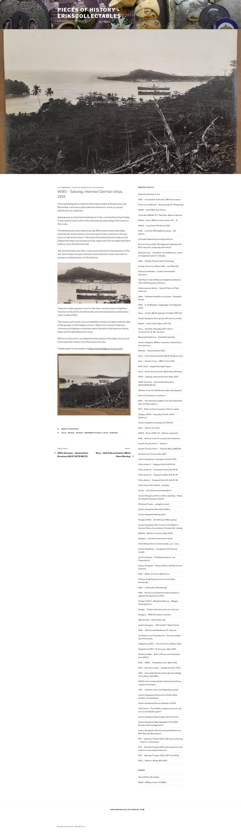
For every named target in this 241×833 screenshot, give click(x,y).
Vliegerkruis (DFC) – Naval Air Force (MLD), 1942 (159, 644)
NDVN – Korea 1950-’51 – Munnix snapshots (158, 433)
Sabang (113, 433)
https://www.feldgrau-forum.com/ (105, 348)
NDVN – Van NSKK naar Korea (152, 210)
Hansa (71, 433)
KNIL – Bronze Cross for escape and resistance (159, 438)
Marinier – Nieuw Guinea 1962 (151, 350)
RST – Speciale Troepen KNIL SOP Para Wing (158, 755)
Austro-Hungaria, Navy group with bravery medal (160, 318)
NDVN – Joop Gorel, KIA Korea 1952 (154, 225)
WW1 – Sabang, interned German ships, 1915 (158, 376)
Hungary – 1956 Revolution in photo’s (154, 614)
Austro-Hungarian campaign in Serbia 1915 (157, 459)
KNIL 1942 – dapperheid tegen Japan (154, 366)
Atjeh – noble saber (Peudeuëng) (152, 587)
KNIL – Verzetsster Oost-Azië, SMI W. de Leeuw (159, 199)
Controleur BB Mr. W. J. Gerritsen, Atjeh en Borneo (160, 215)
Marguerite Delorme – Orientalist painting (156, 337)
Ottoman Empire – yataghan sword (153, 504)
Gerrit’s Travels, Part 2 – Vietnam (152, 443)
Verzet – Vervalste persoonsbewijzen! (154, 490)
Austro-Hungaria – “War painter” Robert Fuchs (158, 625)
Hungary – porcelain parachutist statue (155, 538)
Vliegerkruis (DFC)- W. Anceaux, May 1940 (157, 649)
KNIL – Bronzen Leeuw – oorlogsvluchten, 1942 (159, 668)
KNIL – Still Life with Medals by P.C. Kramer (157, 630)
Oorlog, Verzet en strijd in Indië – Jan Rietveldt (158, 266)
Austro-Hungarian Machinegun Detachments (158, 717)
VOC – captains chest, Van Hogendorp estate (158, 689)
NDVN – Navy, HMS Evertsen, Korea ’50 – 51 (158, 220)
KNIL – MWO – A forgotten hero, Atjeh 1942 (157, 662)
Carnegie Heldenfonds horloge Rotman (155, 239)
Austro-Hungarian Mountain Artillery (154, 509)
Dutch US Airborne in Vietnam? (152, 395)
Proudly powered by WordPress (71, 826)
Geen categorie (70, 429)
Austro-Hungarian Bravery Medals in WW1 (157, 703)
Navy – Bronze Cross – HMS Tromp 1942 (156, 361)
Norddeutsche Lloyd (96, 433)
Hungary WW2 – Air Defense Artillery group (157, 519)
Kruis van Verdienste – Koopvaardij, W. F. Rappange (161, 204)
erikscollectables (92, 188)
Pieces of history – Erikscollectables (89, 13)
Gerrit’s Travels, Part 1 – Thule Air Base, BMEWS (159, 448)
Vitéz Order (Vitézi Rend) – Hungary (153, 485)
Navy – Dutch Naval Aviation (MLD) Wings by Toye (160, 356)
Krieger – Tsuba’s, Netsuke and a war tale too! (158, 609)
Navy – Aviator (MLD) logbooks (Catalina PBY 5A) (160, 313)
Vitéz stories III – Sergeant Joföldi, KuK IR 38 (158, 475)
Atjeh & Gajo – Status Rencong (151, 620)
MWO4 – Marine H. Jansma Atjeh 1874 (155, 533)
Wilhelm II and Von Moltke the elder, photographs (160, 390)
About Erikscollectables (148, 777)
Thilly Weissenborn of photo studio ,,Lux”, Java (158, 543)
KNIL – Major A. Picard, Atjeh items (153, 574)
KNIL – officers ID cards (149, 428)
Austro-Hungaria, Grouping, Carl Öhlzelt (155, 422)
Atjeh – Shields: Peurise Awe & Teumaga (156, 261)
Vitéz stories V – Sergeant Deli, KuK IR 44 (156, 464)
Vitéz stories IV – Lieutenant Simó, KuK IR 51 (158, 469)
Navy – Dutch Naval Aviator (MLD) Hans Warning (160, 371)
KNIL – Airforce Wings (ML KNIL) (153, 760)
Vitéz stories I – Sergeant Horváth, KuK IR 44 (158, 480)
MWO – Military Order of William (152, 782)
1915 (63, 433)
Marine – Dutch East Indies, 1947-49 (154, 323)
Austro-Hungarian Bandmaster (152, 514)
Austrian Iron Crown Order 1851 (152, 454)
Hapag (79, 433)
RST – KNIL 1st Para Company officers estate (158, 409)
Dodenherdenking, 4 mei (149, 194)
